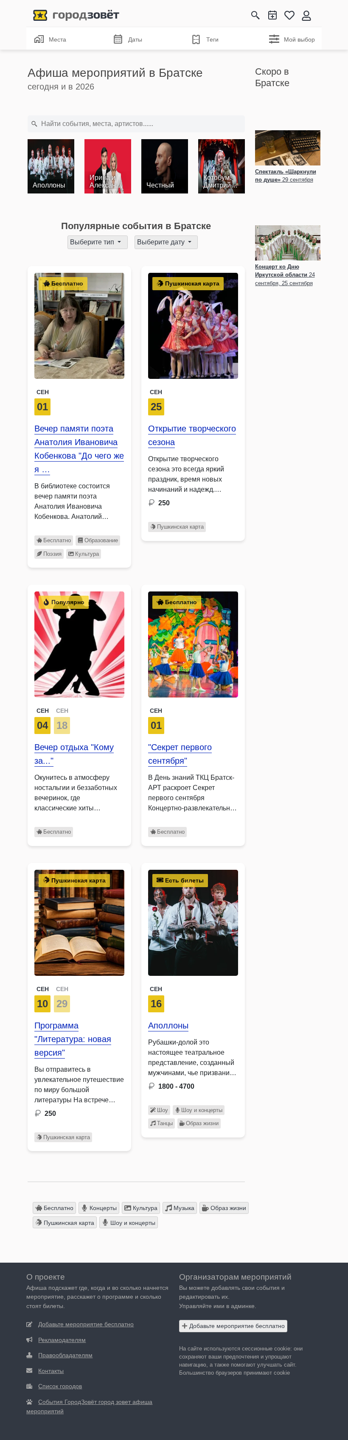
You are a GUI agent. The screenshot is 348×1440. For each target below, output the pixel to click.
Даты (135, 39)
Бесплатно (57, 540)
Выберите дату (161, 242)
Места (57, 39)
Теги (212, 39)
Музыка (183, 1208)
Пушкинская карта (180, 527)
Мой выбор (299, 39)
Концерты (102, 1208)
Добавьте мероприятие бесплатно (236, 1325)
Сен (42, 392)
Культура (87, 554)
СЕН (42, 710)
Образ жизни (202, 1123)
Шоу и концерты (201, 1110)
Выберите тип (93, 242)
